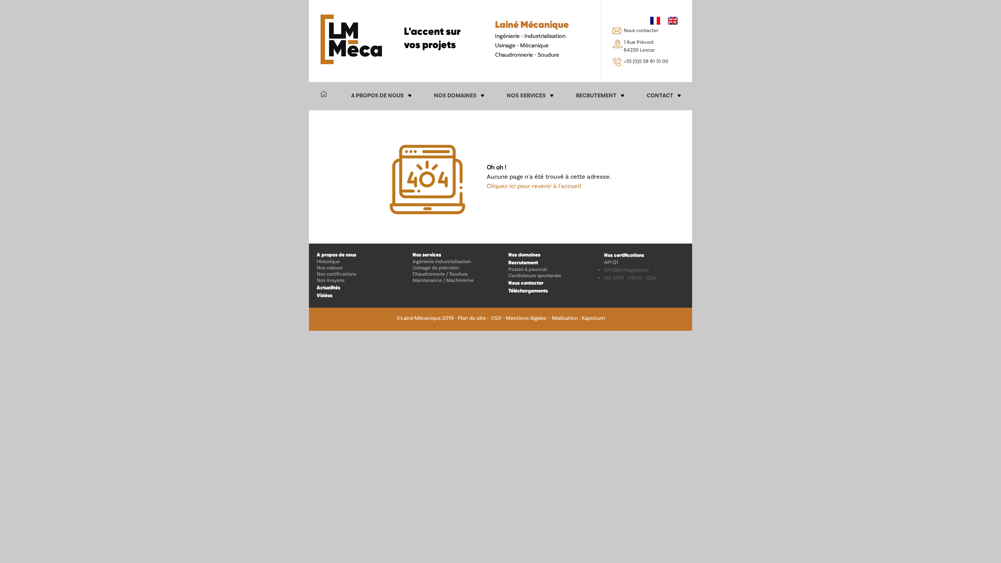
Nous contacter (641, 30)
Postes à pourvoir (527, 269)
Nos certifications (336, 274)
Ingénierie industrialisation (442, 261)
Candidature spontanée (534, 275)
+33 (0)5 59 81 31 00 (646, 61)
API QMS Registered (626, 270)
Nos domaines (455, 95)
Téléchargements (528, 290)
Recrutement (596, 95)
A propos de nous (377, 95)
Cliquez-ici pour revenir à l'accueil (534, 185)
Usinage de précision (436, 267)
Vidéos (324, 295)
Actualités (328, 287)
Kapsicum (593, 317)
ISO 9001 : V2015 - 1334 (630, 277)
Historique (328, 261)
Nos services (526, 95)
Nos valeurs (330, 267)
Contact (660, 95)
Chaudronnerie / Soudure (440, 274)
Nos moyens (330, 280)
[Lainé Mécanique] (351, 39)
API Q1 (611, 262)
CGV (496, 317)
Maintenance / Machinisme (443, 280)
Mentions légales (526, 317)
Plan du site (472, 317)
